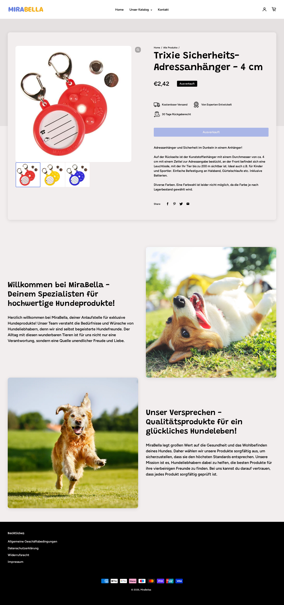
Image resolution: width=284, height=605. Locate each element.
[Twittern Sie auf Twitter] (181, 203)
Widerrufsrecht (18, 555)
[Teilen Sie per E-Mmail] (187, 203)
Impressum (15, 562)
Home (119, 9)
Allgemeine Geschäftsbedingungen (32, 541)
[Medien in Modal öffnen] (138, 50)
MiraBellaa (145, 589)
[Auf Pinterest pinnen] (174, 203)
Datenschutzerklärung (23, 548)
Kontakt (163, 9)
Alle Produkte (170, 47)
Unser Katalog (139, 9)
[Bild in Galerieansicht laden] (28, 175)
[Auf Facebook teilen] (167, 203)
